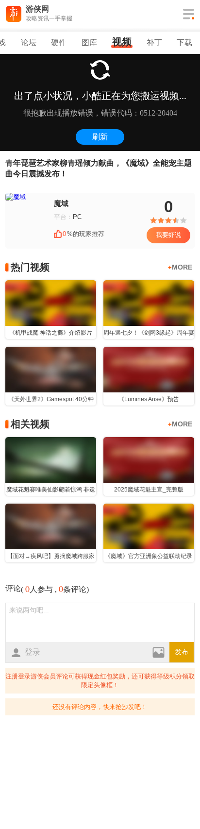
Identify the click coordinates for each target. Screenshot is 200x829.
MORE (180, 267)
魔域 (61, 203)
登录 (32, 652)
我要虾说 (168, 234)
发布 (181, 652)
